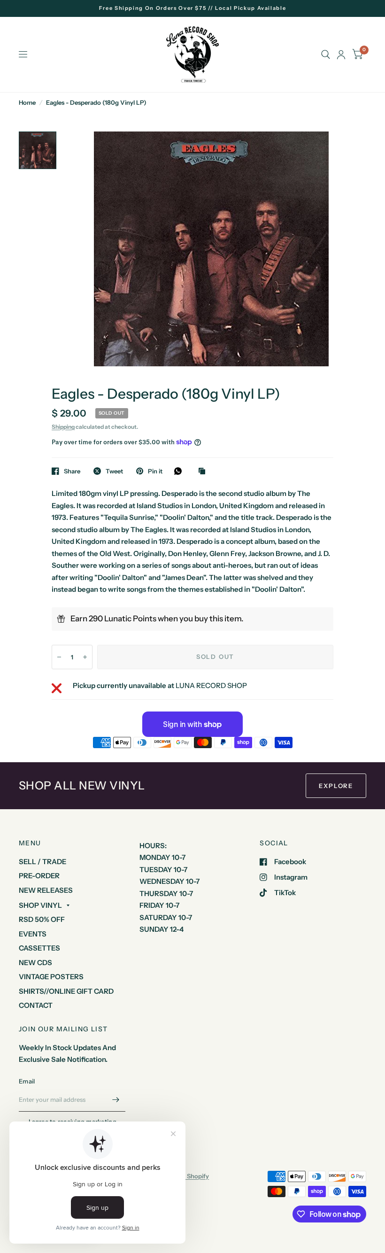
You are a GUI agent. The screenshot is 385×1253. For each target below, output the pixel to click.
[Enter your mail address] (116, 1099)
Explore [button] (336, 785)
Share (72, 471)
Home (27, 102)
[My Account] (341, 54)
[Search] (325, 54)
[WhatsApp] (180, 471)
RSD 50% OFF (42, 919)
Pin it (155, 471)
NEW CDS (35, 962)
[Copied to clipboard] (204, 471)
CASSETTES (39, 948)
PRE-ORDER (39, 875)
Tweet (114, 471)
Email (27, 1081)
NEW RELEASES (46, 890)
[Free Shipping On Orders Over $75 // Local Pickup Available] (192, 8)
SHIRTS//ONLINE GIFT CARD (66, 991)
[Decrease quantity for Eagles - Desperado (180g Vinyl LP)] (59, 657)
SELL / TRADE (42, 861)
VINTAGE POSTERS (51, 976)
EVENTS (32, 933)
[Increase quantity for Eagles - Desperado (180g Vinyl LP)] (85, 657)
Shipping (63, 426)
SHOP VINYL (40, 905)
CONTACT (36, 1005)
